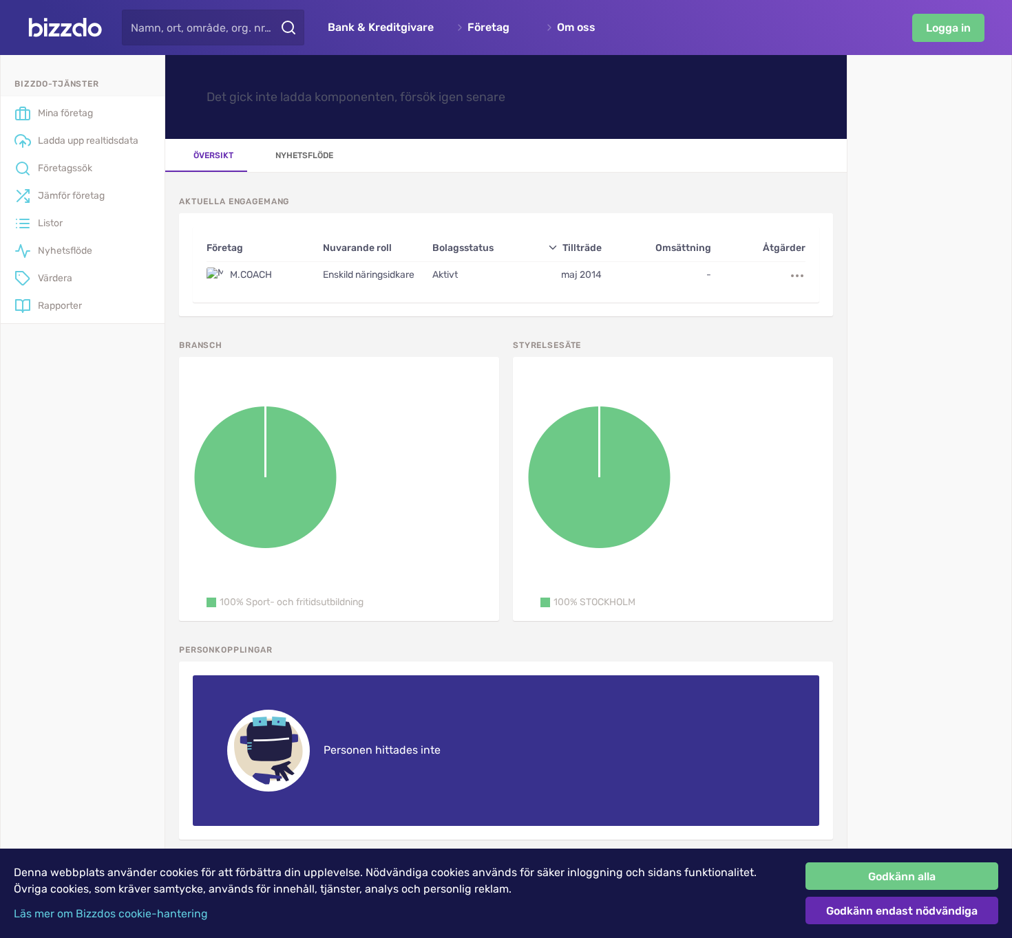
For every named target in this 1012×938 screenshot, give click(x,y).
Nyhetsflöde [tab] (304, 155)
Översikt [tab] (213, 155)
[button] (285, 602)
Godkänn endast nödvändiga (902, 910)
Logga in (948, 27)
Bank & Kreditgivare (381, 27)
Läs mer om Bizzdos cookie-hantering (111, 913)
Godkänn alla (902, 876)
